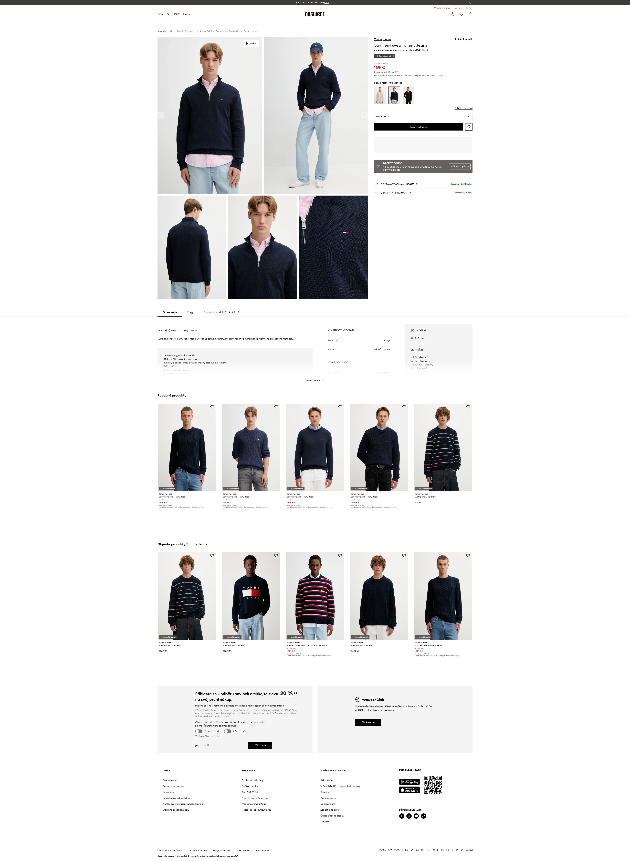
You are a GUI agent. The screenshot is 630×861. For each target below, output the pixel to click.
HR (428, 850)
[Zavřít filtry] (469, 2)
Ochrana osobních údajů (176, 809)
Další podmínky (250, 786)
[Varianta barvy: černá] (408, 95)
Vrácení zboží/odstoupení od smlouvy (340, 786)
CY (412, 850)
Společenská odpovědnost (177, 797)
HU (433, 850)
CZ (417, 850)
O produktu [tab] (170, 312)
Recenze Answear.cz (174, 786)
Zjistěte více (368, 722)
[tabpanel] (315, 350)
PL (442, 850)
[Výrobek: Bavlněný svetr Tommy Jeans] (187, 447)
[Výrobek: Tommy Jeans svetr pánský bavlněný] (443, 447)
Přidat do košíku (418, 126)
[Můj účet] (452, 14)
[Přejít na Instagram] (409, 816)
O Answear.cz (170, 780)
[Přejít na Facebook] (401, 816)
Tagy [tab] (190, 312)
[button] (423, 116)
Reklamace (326, 780)
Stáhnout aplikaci (460, 166)
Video (253, 43)
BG (406, 850)
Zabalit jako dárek (330, 809)
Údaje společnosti (222, 850)
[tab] (221, 312)
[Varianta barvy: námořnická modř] (394, 95)
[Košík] (470, 14)
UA (462, 850)
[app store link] (409, 789)
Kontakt (324, 821)
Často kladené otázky (332, 815)
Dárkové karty (328, 803)
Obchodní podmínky (252, 780)
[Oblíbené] (461, 14)
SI (452, 850)
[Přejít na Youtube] (416, 816)
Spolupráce (169, 792)
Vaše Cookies (243, 850)
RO (447, 850)
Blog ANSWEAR (250, 792)
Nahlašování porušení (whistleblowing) (183, 803)
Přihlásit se (260, 745)
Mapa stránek (262, 850)
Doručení (325, 792)
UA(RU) (469, 850)
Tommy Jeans (382, 39)
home (187, 14)
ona (160, 14)
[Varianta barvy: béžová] (380, 95)
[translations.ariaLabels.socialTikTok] (423, 816)
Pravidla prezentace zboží (255, 797)
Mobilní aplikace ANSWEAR (256, 809)
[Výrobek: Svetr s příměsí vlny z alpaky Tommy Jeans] (315, 596)
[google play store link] (409, 782)
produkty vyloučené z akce (216, 716)
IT (438, 850)
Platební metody (329, 797)
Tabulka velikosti (463, 108)
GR (422, 850)
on (168, 14)
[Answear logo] (315, 14)
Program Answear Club (254, 803)
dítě (176, 14)
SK (457, 850)
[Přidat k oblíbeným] (468, 127)
